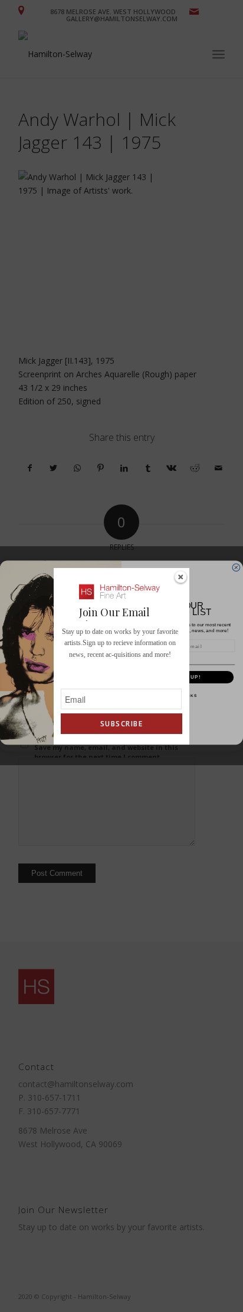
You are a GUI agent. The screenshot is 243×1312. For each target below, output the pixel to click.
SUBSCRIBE (121, 724)
